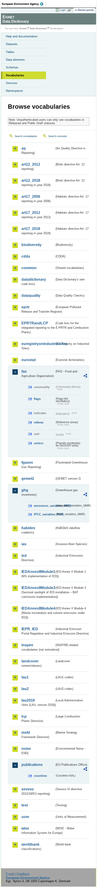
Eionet (23, 28)
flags (37, 399)
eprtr (25, 307)
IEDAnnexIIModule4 (38, 608)
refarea (38, 422)
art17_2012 (30, 213)
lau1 (25, 677)
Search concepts (57, 136)
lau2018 (28, 700)
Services (11, 83)
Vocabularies (15, 75)
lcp (24, 716)
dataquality (30, 295)
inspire (27, 645)
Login (63, 10)
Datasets (12, 44)
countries (40, 775)
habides (28, 528)
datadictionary (33, 279)
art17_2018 (30, 229)
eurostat (28, 360)
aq (23, 148)
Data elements (15, 59)
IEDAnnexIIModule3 (38, 588)
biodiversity (31, 245)
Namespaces (14, 90)
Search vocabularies (26, 136)
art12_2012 (30, 164)
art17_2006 (30, 196)
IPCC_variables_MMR (44, 514)
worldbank (30, 844)
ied (24, 555)
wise (25, 828)
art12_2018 (30, 180)
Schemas (12, 67)
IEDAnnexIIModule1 (38, 572)
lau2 (25, 689)
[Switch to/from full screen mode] (70, 10)
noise (26, 748)
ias (23, 544)
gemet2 (27, 478)
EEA (24, 4)
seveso (27, 789)
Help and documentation (21, 36)
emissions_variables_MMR (44, 505)
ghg (24, 490)
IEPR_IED (29, 629)
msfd (25, 732)
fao (24, 371)
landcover (30, 661)
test (24, 805)
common (29, 268)
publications (32, 765)
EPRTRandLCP (34, 323)
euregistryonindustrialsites (38, 344)
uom (25, 817)
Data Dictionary (38, 28)
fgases (27, 462)
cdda (25, 256)
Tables (10, 52)
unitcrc (39, 443)
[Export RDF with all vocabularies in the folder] (85, 376)
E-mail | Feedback (18, 874)
